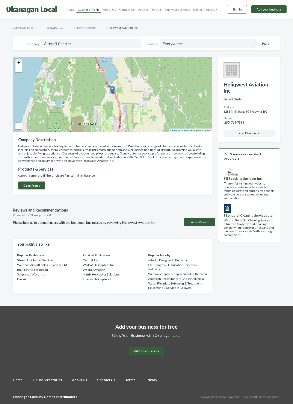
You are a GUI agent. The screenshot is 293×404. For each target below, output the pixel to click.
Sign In (237, 9)
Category (33, 44)
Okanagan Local (23, 27)
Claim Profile (31, 185)
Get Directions (249, 133)
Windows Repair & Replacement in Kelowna (177, 274)
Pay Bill (157, 9)
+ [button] (18, 62)
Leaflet (173, 130)
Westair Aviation (94, 269)
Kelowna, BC (54, 27)
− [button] (18, 69)
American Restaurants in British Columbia (176, 278)
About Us (109, 9)
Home (70, 9)
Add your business (177, 9)
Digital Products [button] (204, 9)
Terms (130, 380)
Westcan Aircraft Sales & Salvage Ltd (42, 265)
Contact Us (127, 9)
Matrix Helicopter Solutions (101, 274)
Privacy (151, 380)
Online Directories (47, 380)
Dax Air (22, 279)
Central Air (90, 260)
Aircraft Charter (85, 27)
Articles (143, 9)
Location (152, 44)
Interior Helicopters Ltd (99, 279)
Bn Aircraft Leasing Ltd (32, 269)
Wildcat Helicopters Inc (98, 265)
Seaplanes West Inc (30, 274)
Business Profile (89, 9)
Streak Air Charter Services (35, 260)
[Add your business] (146, 346)
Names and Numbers (60, 397)
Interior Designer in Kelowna (167, 260)
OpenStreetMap (189, 130)
